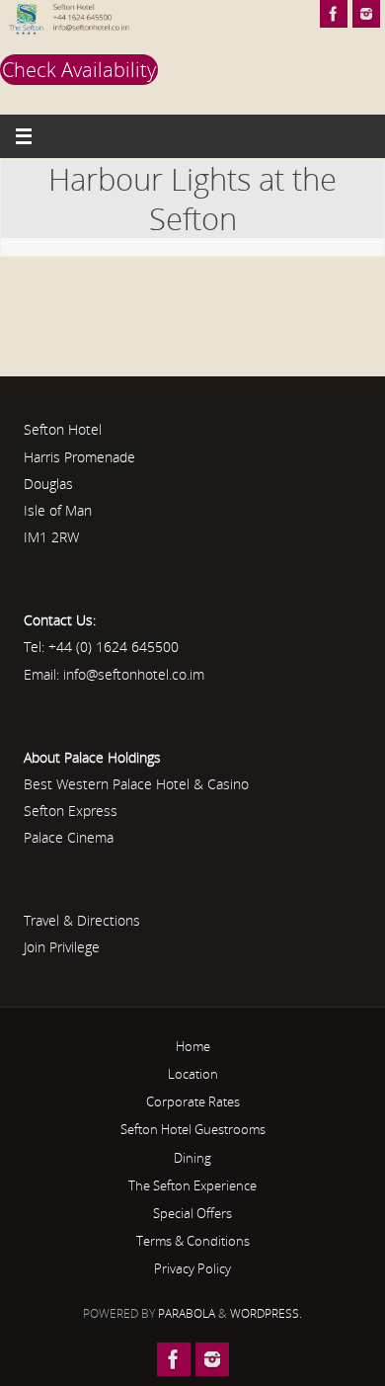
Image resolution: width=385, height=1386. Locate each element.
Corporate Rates (193, 1101)
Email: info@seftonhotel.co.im (114, 674)
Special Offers (192, 1213)
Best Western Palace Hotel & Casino (136, 784)
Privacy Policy (192, 1268)
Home (193, 1046)
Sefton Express (70, 810)
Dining (192, 1158)
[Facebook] (333, 14)
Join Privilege (62, 947)
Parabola (186, 1313)
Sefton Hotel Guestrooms (193, 1129)
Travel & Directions (82, 920)
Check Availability (79, 69)
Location (193, 1074)
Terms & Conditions (193, 1241)
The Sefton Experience (192, 1185)
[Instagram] (366, 14)
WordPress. (266, 1313)
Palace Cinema (69, 837)
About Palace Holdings (92, 757)
